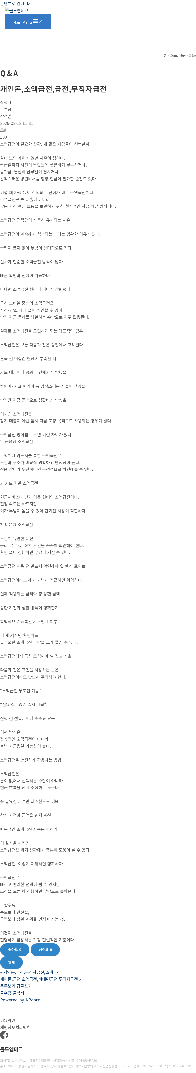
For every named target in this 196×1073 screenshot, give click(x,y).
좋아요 (14, 949)
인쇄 (11, 962)
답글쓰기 (24, 986)
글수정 (5, 993)
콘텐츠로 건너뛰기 (16, 3)
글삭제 (18, 993)
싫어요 (45, 949)
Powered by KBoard (20, 1000)
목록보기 (7, 986)
